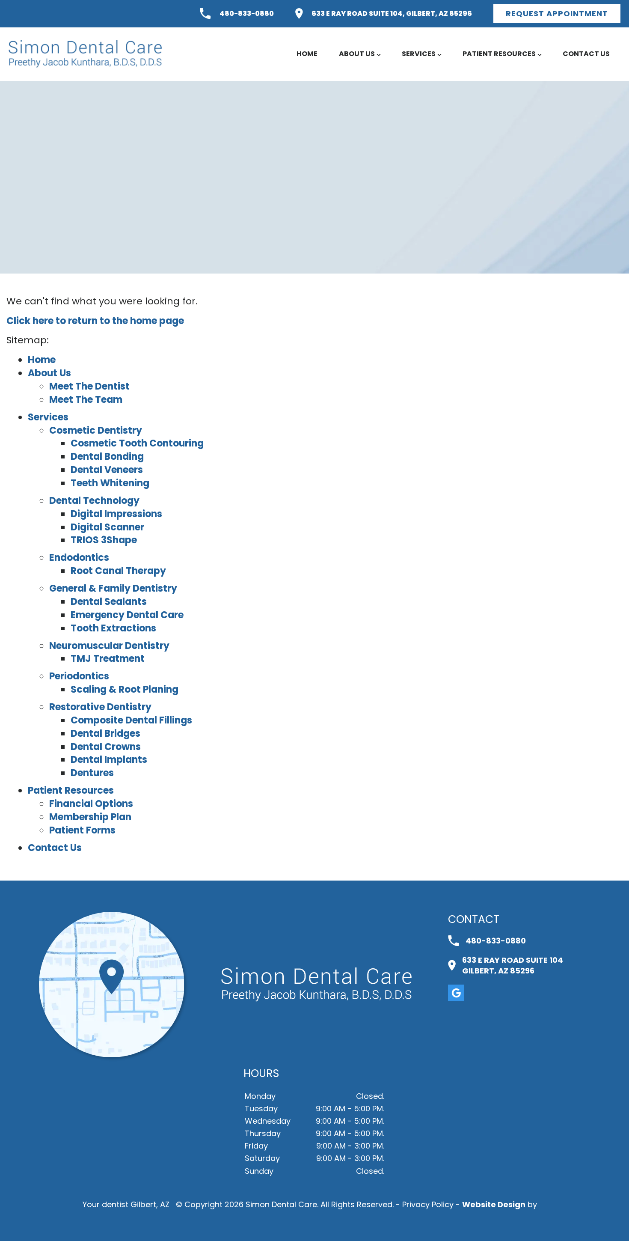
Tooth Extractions (113, 628)
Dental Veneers (107, 469)
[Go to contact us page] (111, 1054)
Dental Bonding (107, 456)
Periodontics (79, 676)
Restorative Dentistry (100, 707)
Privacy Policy (428, 1204)
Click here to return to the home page (95, 320)
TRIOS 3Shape (104, 540)
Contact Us (586, 54)
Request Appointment (557, 13)
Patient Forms (82, 830)
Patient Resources (499, 54)
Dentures (92, 773)
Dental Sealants (109, 601)
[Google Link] (456, 993)
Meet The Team (85, 399)
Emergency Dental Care (127, 615)
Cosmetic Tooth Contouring (137, 443)
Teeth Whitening (110, 483)
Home (307, 54)
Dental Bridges (105, 733)
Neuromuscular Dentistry (109, 645)
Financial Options (91, 803)
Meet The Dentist (89, 386)
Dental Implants (109, 759)
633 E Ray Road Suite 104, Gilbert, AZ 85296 (392, 13)
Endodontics (79, 557)
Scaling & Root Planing (124, 689)
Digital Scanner (107, 527)
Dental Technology (94, 500)
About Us (357, 54)
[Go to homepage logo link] (316, 984)
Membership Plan (90, 817)
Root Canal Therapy (118, 570)
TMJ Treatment (108, 658)
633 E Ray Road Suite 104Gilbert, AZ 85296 (512, 965)
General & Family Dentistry (113, 588)
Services (419, 54)
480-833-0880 (247, 13)
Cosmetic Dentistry (95, 430)
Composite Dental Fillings (131, 720)
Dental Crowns (106, 746)
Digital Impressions (116, 514)
